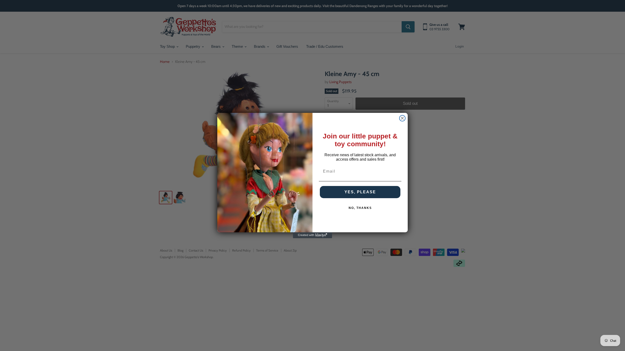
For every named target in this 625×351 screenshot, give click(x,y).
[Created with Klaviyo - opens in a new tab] (312, 235)
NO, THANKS (360, 208)
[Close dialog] (402, 118)
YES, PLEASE (360, 192)
